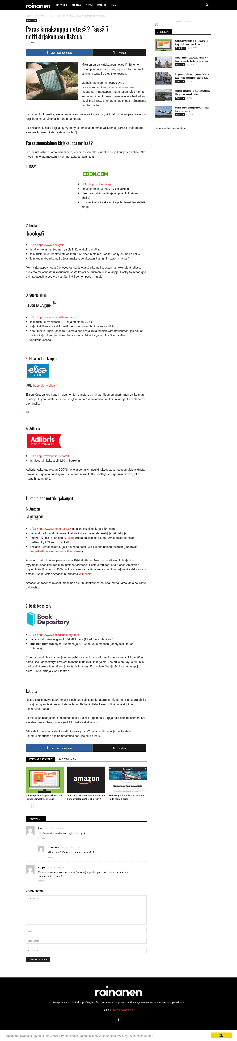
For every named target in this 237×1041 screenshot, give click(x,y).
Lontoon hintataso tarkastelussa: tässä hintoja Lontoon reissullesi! (192, 92)
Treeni (89, 5)
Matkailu (102, 5)
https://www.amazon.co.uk (54, 528)
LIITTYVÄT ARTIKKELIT (40, 759)
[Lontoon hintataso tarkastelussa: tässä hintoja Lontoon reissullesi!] (163, 95)
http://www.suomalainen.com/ (56, 317)
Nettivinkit (61, 5)
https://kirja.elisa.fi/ (45, 385)
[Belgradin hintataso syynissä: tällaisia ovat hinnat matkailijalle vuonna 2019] (163, 78)
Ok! (221, 1035)
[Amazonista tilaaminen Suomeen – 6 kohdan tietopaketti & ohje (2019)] (86, 780)
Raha (113, 5)
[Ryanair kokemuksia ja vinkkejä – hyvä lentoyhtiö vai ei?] (163, 112)
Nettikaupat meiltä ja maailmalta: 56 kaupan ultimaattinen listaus (191, 42)
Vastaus (41, 838)
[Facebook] (118, 1019)
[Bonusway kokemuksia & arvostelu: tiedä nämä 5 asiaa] (128, 780)
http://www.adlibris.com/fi (53, 456)
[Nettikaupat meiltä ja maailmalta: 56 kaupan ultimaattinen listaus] (45, 780)
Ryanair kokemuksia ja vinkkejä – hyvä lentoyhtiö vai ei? (192, 109)
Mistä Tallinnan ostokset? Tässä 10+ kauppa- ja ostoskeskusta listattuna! (191, 59)
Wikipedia (85, 573)
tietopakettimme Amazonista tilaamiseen (55, 551)
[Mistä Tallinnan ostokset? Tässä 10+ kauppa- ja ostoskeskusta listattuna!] (163, 62)
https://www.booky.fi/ (50, 245)
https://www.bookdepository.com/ (58, 634)
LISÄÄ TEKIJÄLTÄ (66, 759)
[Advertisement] (52, 194)
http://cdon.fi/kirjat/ (101, 184)
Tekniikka (76, 5)
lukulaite (69, 537)
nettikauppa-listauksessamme (115, 87)
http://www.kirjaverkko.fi (51, 833)
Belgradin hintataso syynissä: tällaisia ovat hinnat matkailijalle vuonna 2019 (192, 75)
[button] (207, 5)
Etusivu (29, 15)
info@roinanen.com (122, 1009)
